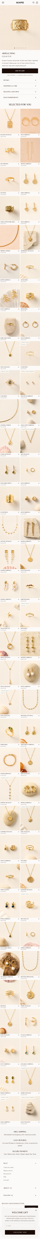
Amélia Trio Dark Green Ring (8, 222)
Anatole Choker (5, 425)
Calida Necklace (5, 454)
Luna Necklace (25, 570)
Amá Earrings (25, 222)
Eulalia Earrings (26, 1035)
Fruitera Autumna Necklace (27, 715)
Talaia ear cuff (5, 628)
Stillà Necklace (5, 686)
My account (7, 1174)
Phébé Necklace (26, 1006)
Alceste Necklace (6, 541)
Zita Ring (3, 193)
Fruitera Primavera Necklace (27, 977)
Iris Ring (3, 1006)
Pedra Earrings (5, 1093)
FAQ (4, 1177)
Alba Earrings (25, 193)
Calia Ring (3, 396)
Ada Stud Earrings (27, 396)
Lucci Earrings (5, 1064)
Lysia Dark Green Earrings (5, 483)
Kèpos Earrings (5, 280)
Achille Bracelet (5, 773)
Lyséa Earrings (5, 1122)
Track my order (8, 1167)
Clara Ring (24, 367)
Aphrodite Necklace (27, 251)
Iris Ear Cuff (25, 919)
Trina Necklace (5, 657)
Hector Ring (4, 163)
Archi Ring (24, 309)
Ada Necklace (25, 454)
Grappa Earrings (5, 599)
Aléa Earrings (25, 134)
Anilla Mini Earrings (27, 425)
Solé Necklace (25, 831)
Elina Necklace (25, 1122)
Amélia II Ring (4, 889)
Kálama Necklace (6, 134)
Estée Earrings (25, 686)
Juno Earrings (25, 512)
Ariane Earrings (26, 163)
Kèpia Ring (24, 628)
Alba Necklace (25, 773)
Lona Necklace (5, 367)
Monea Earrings (26, 802)
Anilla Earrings (5, 860)
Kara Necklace (5, 1035)
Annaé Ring (24, 280)
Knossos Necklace (26, 889)
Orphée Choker (5, 251)
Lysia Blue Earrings (27, 1064)
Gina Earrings (25, 483)
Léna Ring (24, 860)
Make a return (8, 1170)
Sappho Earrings (5, 570)
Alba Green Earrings (27, 744)
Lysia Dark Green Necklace (5, 948)
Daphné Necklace (5, 802)
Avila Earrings (25, 338)
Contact (6, 1180)
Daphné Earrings (26, 657)
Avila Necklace (5, 715)
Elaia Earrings (5, 309)
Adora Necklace (26, 1093)
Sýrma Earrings (26, 948)
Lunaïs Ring (4, 512)
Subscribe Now (20, 1232)
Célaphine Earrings (6, 977)
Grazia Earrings (26, 541)
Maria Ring (4, 744)
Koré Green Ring (5, 338)
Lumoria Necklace (6, 831)
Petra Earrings (5, 919)
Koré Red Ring (25, 599)
